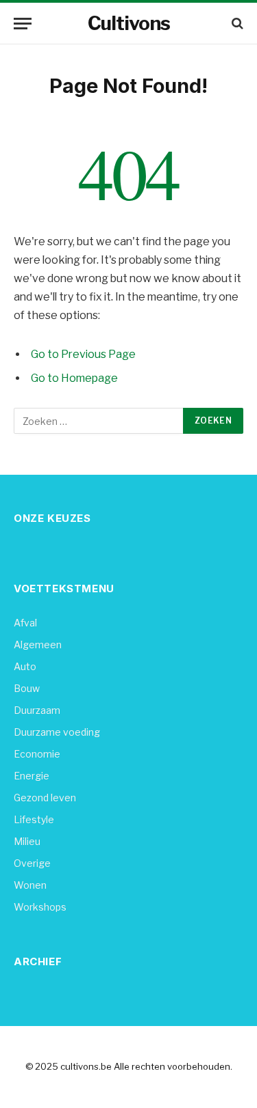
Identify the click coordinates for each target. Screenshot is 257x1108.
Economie (37, 754)
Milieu (27, 841)
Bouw (27, 688)
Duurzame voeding (57, 732)
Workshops (40, 907)
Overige (32, 863)
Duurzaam (37, 710)
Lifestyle (34, 819)
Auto (25, 666)
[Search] (236, 23)
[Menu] (23, 23)
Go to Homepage (74, 378)
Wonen (30, 885)
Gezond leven (45, 797)
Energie (31, 775)
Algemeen (38, 644)
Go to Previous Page (83, 354)
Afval (25, 622)
